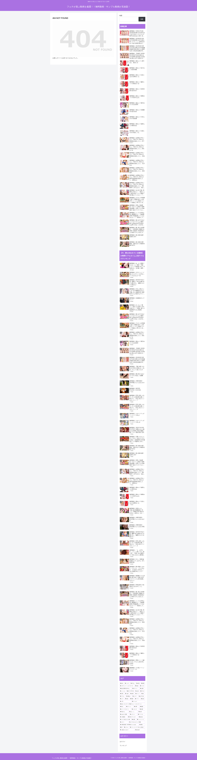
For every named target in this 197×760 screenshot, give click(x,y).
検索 (120, 15)
